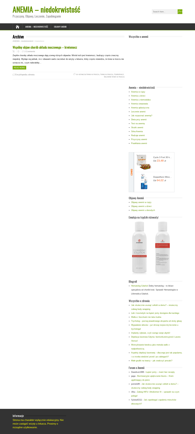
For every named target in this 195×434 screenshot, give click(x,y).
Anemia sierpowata (139, 104)
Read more (19, 68)
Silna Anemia (137, 131)
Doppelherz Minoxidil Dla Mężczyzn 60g (162, 177)
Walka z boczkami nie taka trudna (146, 317)
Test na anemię (138, 123)
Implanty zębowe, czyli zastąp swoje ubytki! (150, 333)
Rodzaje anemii (138, 135)
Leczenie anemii (138, 111)
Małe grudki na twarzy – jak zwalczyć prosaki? (151, 360)
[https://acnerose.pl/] (150, 274)
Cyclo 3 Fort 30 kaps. (162, 157)
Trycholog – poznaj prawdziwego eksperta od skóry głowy (156, 321)
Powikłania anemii (139, 143)
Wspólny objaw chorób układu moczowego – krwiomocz (45, 47)
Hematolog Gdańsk (139, 286)
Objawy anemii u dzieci (141, 206)
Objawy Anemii (60, 26)
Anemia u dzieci (138, 96)
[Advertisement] (155, 60)
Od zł (159, 160)
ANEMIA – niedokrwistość (46, 9)
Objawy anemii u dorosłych (143, 210)
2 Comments (30, 51)
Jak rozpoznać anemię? (141, 115)
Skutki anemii (137, 127)
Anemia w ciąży (138, 92)
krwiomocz (119, 74)
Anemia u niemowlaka (141, 100)
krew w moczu (107, 74)
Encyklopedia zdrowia (24, 74)
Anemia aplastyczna (140, 108)
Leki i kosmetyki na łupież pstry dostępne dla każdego (155, 313)
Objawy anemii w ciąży (141, 202)
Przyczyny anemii (139, 139)
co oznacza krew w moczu (87, 74)
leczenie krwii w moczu (114, 77)
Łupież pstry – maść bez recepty (160, 372)
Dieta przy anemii (139, 119)
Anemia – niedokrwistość (36, 26)
